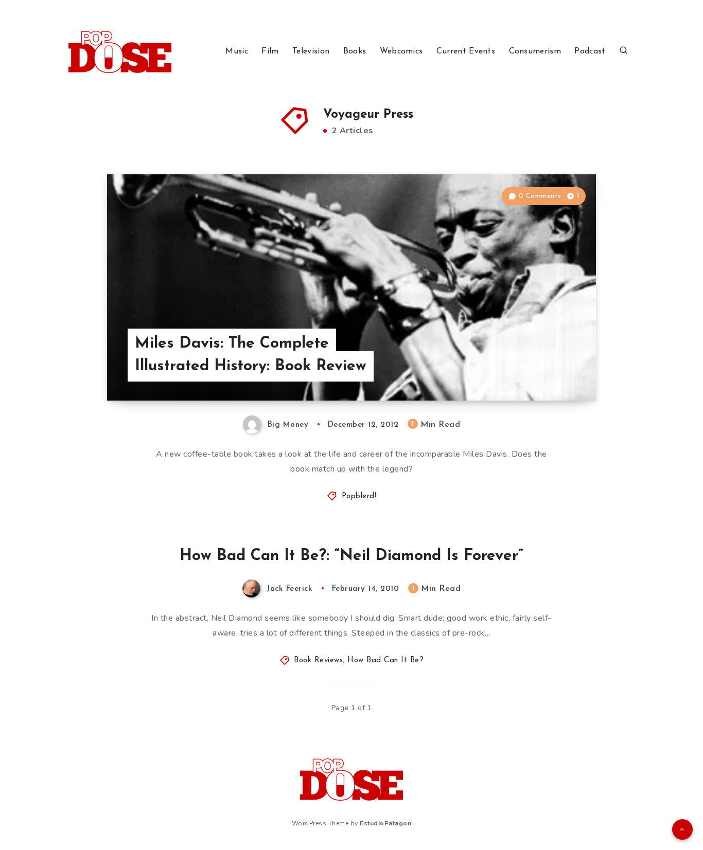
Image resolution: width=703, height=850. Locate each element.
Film (269, 51)
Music (236, 51)
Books (354, 51)
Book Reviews (318, 660)
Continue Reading (547, 370)
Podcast (589, 51)
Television (310, 51)
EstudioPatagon (385, 823)
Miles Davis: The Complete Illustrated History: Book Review (250, 355)
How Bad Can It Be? (385, 660)
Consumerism (535, 51)
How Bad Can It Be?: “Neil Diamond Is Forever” (351, 556)
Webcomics (401, 51)
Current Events (465, 51)
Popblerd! (359, 496)
